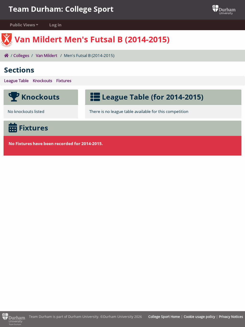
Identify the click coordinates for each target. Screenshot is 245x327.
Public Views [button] (22, 25)
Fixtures (63, 80)
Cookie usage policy (199, 316)
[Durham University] (224, 9)
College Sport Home (164, 316)
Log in (55, 25)
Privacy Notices (231, 316)
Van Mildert (46, 55)
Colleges (21, 55)
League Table (16, 80)
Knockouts (42, 80)
